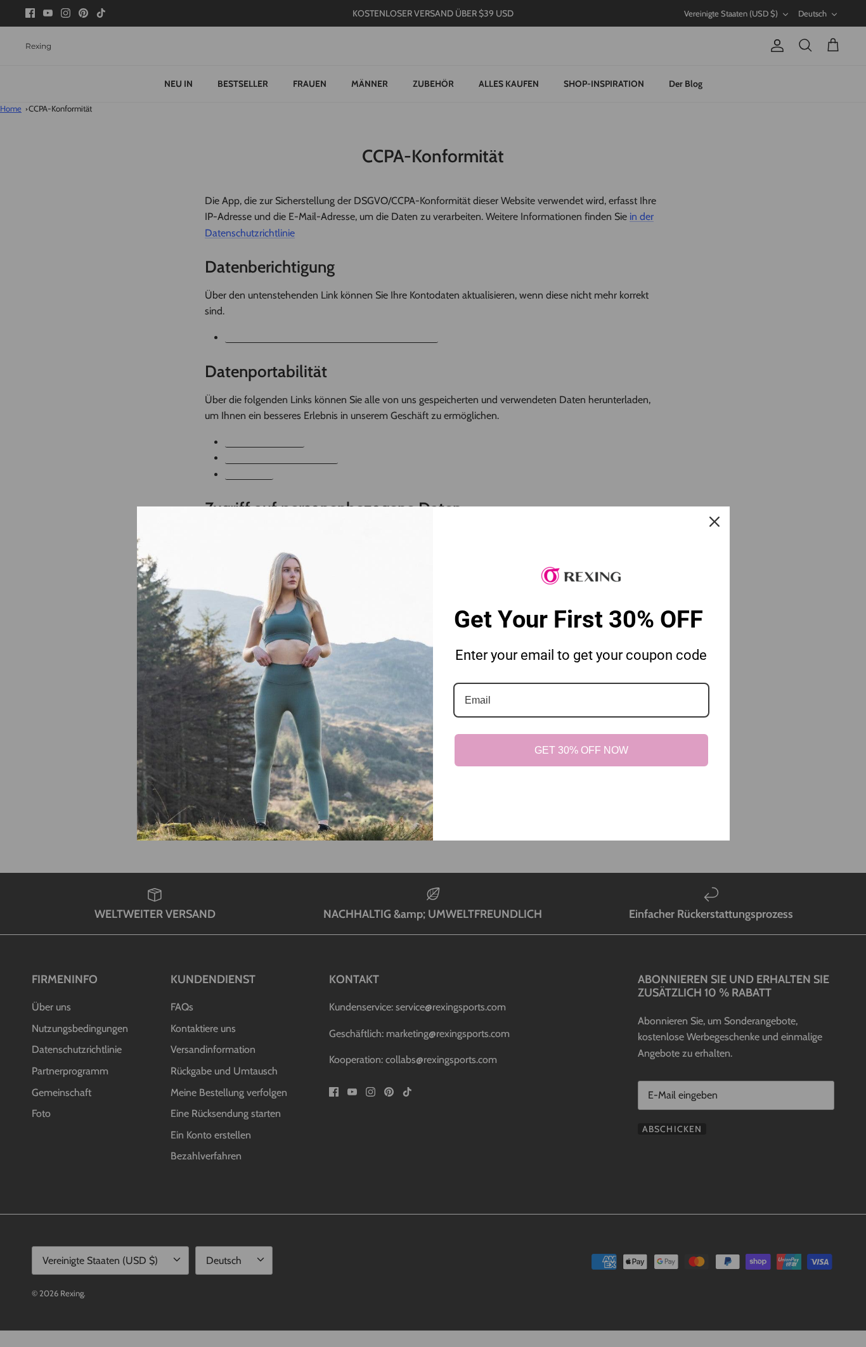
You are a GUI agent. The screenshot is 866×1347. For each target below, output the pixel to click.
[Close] (714, 521)
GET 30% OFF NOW (581, 750)
